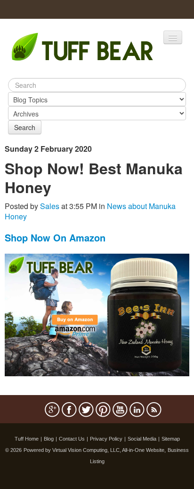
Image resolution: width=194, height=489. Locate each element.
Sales (49, 206)
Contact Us (72, 439)
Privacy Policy (106, 439)
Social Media (142, 439)
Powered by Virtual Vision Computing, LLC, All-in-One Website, (95, 450)
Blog (49, 439)
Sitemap (171, 439)
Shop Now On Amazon (55, 237)
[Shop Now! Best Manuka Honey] (97, 314)
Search (24, 127)
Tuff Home (27, 439)
